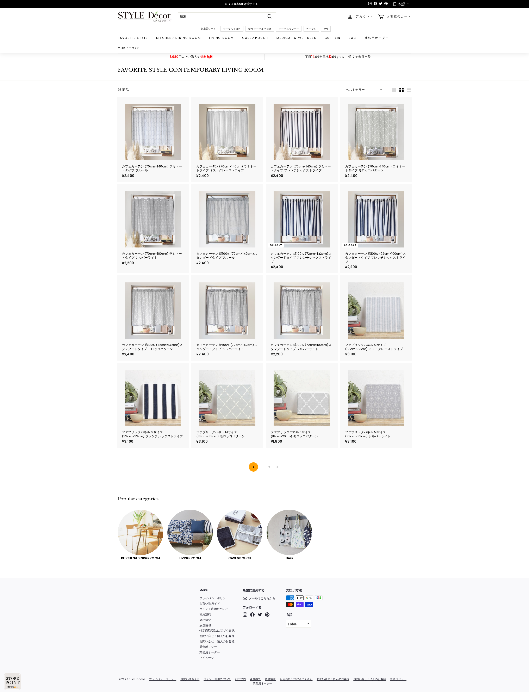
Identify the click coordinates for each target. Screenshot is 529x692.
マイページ (206, 658)
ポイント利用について (214, 609)
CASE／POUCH (255, 38)
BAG (352, 38)
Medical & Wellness (296, 38)
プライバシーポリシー (214, 598)
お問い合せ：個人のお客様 (217, 636)
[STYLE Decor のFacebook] (252, 614)
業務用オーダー (377, 38)
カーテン (311, 29)
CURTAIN (333, 38)
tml (326, 29)
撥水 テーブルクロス (260, 29)
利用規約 (205, 614)
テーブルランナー (289, 29)
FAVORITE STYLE (133, 38)
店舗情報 (205, 625)
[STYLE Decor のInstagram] (245, 614)
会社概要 (205, 620)
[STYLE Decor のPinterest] (267, 614)
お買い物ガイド (209, 603)
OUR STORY (128, 48)
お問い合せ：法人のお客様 (217, 641)
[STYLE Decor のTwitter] (260, 614)
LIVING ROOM (221, 38)
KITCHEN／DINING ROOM (178, 38)
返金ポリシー (208, 647)
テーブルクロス (232, 29)
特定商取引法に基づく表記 (217, 631)
